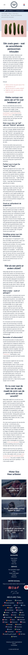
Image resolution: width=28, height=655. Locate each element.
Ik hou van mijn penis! (13, 442)
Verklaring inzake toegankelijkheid (14, 642)
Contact (14, 575)
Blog (10, 13)
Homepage (4, 13)
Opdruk (14, 643)
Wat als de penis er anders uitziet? (14, 88)
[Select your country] (24, 4)
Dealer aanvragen (14, 573)
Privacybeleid (14, 645)
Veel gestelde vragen (14, 569)
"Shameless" (6, 354)
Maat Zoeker (14, 558)
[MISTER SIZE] (14, 549)
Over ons (14, 564)
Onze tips (15, 13)
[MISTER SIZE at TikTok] (18, 587)
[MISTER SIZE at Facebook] (10, 587)
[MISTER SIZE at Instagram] (12, 587)
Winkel (14, 562)
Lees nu (13, 494)
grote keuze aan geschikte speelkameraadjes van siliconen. (13, 456)
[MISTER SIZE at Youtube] (15, 587)
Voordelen (14, 560)
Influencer (14, 577)
